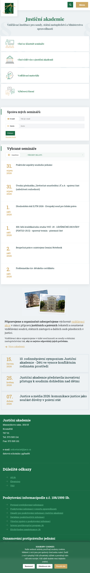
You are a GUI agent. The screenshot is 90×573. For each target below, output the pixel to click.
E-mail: (12, 119)
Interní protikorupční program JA (27, 525)
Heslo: (12, 126)
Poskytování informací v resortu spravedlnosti (33, 509)
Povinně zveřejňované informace (26, 505)
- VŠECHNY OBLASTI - (35, 155)
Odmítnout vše (45, 566)
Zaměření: (15, 155)
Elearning (15, 481)
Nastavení (29, 566)
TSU (12, 485)
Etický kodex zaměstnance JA (25, 529)
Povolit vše (60, 566)
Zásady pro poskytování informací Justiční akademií (36, 513)
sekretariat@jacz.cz (21, 449)
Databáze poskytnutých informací (27, 517)
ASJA (13, 477)
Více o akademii (16, 346)
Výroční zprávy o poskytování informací (30, 521)
